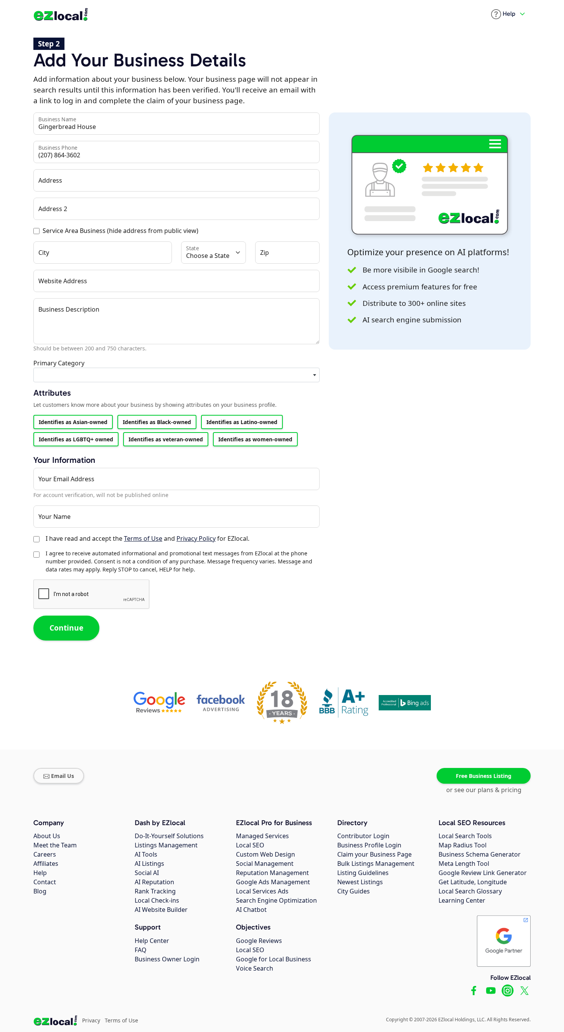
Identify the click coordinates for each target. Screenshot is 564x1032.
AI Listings (149, 863)
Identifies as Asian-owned (73, 422)
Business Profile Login (369, 845)
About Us (46, 836)
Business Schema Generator (480, 854)
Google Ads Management (273, 882)
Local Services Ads (262, 891)
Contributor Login (363, 836)
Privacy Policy (196, 538)
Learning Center (462, 900)
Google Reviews (259, 940)
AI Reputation (154, 882)
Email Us (62, 775)
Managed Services (262, 836)
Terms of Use (143, 538)
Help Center (152, 940)
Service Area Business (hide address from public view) (120, 230)
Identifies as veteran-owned (166, 439)
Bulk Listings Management (375, 863)
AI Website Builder (161, 909)
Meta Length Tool (464, 863)
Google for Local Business (273, 959)
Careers (44, 854)
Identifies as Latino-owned (241, 422)
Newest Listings (360, 882)
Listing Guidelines (363, 873)
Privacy (91, 1020)
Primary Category (58, 363)
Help (40, 873)
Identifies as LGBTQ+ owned (76, 439)
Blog (39, 891)
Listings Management (166, 845)
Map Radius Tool (462, 845)
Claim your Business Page (374, 854)
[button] (503, 14)
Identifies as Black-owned (157, 422)
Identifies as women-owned (255, 439)
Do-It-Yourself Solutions (169, 836)
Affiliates (45, 863)
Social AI (147, 873)
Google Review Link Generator (483, 873)
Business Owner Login (167, 959)
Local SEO (250, 845)
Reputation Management (272, 873)
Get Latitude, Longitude (473, 882)
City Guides (353, 891)
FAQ (141, 950)
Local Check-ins (157, 900)
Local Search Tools (465, 836)
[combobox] (176, 375)
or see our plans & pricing (483, 790)
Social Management (265, 863)
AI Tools (146, 854)
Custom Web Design (265, 854)
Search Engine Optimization (276, 900)
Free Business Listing (483, 775)
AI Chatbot (251, 909)
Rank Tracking (155, 891)
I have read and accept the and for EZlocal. (147, 538)
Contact (44, 882)
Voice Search (254, 968)
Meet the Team (55, 845)
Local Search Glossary (470, 891)
